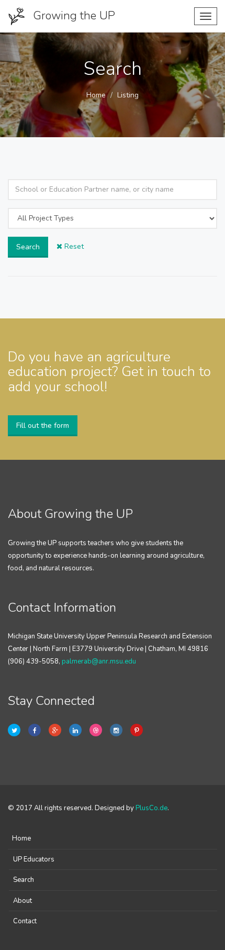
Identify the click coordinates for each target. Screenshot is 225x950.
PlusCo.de (151, 808)
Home (96, 95)
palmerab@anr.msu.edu (99, 661)
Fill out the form (42, 425)
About (22, 900)
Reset (73, 246)
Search (28, 247)
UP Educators (33, 859)
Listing (128, 95)
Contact (25, 921)
